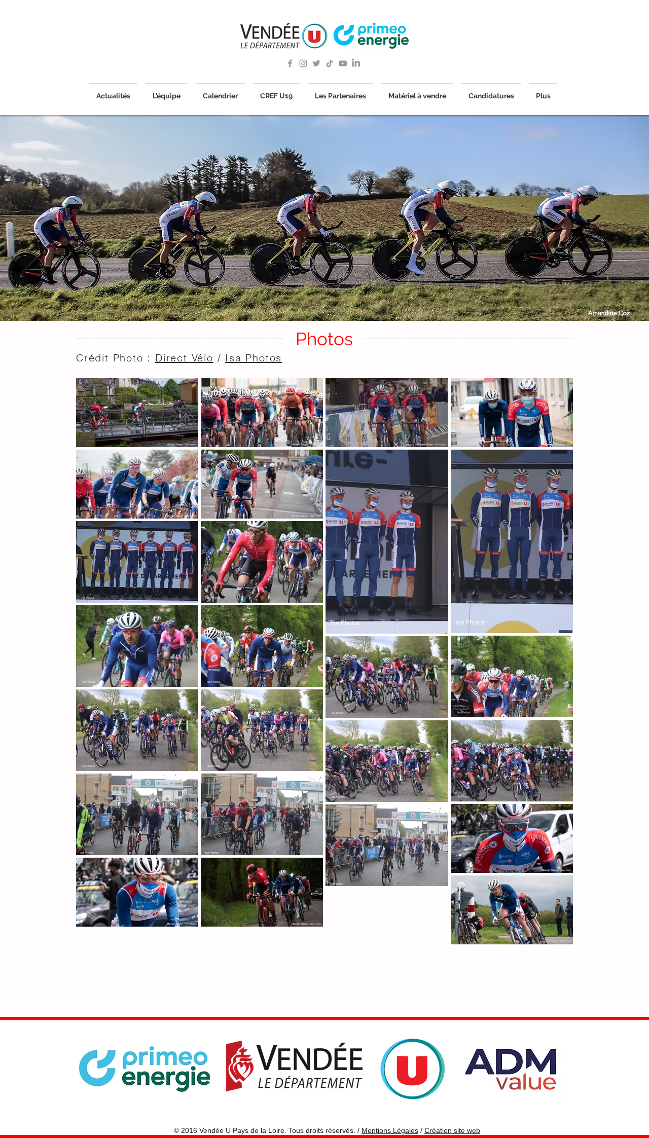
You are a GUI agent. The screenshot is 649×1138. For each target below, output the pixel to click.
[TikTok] (329, 63)
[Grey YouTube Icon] (343, 63)
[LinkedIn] (356, 63)
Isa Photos (253, 357)
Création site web (452, 1130)
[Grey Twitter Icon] (316, 63)
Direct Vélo (184, 357)
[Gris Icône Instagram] (303, 63)
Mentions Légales (390, 1130)
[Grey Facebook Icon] (290, 63)
